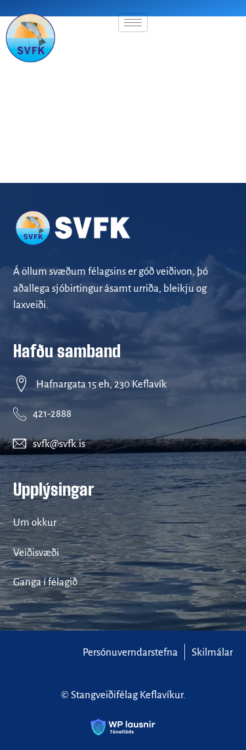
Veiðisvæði (36, 552)
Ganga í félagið (45, 581)
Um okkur (34, 522)
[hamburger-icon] (133, 22)
